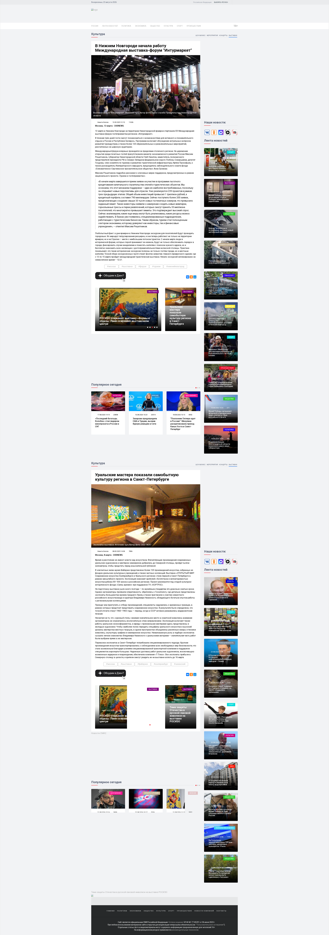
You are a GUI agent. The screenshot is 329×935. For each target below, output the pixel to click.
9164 (119, 713)
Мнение (117, 395)
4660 (190, 812)
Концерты (223, 35)
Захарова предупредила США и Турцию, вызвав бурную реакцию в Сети (107, 421)
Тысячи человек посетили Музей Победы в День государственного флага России (220, 812)
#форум (142, 266)
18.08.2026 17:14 (178, 415)
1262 (228, 713)
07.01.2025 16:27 (108, 316)
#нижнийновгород (175, 266)
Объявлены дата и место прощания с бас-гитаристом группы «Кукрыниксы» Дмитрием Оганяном (220, 750)
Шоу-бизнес (200, 35)
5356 (115, 812)
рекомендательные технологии (185, 930)
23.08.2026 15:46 (217, 742)
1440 (228, 837)
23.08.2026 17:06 (217, 652)
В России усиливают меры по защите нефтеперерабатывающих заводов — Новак (220, 658)
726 (228, 806)
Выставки (233, 35)
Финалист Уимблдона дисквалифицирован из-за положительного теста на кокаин (220, 352)
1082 (228, 652)
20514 (115, 415)
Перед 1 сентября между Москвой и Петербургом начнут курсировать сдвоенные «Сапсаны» (220, 874)
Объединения (151, 292)
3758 (228, 742)
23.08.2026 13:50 (217, 868)
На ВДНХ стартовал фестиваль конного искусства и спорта (217, 169)
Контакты (221, 911)
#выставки (127, 266)
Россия (94, 26)
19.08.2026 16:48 (217, 192)
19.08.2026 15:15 (217, 346)
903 (228, 379)
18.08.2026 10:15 (141, 415)
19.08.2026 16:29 (217, 225)
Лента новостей (110, 26)
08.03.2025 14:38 (178, 299)
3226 (228, 868)
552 (228, 621)
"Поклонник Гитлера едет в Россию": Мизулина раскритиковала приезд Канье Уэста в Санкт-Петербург (145, 423)
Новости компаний (204, 911)
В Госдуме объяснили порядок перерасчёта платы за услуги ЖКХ (218, 783)
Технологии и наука (225, 828)
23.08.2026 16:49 (217, 683)
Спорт (180, 26)
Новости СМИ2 (98, 733)
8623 (173, 702)
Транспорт (229, 275)
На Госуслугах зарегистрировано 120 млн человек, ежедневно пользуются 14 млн (220, 843)
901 (228, 590)
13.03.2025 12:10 (118, 122)
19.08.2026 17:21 (217, 163)
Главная (111, 911)
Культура (168, 26)
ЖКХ (232, 766)
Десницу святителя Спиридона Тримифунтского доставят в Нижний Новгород (220, 322)
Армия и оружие (226, 245)
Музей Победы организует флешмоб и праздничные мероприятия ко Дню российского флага (220, 414)
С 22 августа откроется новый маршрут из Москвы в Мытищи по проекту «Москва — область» (220, 291)
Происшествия (194, 26)
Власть (230, 581)
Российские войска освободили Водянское (219, 262)
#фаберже (143, 664)
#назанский (179, 664)
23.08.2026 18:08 (217, 590)
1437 (228, 777)
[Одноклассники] (191, 276)
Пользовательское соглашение (210, 925)
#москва (111, 266)
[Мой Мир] (194, 276)
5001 (153, 812)
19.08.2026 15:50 (217, 284)
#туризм (156, 266)
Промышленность (226, 643)
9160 (119, 316)
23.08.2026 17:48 (217, 621)
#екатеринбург (161, 664)
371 (228, 408)
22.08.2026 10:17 (103, 812)
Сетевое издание (175, 922)
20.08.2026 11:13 (178, 812)
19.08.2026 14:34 (217, 408)
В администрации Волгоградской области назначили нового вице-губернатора (219, 445)
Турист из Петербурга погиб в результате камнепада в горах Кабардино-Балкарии (221, 384)
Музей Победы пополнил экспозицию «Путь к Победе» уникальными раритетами (220, 198)
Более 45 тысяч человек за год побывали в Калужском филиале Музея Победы (126, 322)
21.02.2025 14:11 (178, 700)
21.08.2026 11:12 (141, 812)
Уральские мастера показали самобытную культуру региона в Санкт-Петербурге (180, 315)
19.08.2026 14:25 (217, 439)
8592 (153, 415)
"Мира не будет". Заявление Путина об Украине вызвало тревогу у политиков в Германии (221, 597)
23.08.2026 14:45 (217, 806)
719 (228, 284)
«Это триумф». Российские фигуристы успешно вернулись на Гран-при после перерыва (220, 720)
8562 (190, 415)
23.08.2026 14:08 (217, 837)
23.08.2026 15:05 (217, 777)
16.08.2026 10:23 (103, 415)
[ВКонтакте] (187, 276)
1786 (228, 257)
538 (228, 163)
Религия (230, 306)
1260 (228, 683)
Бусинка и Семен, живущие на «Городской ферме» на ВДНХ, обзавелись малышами (220, 689)
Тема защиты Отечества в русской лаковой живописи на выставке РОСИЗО (180, 714)
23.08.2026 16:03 (217, 713)
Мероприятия (212, 35)
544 (228, 439)
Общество (155, 26)
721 (228, 192)
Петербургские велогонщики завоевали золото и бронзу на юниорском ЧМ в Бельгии (220, 627)
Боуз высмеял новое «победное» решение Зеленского (180, 421)
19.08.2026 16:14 (217, 257)
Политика (126, 26)
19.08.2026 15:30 (217, 315)
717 (228, 225)
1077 (228, 346)
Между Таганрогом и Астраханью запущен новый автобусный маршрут (221, 230)
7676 (173, 302)
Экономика (140, 26)
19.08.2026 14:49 (217, 379)
